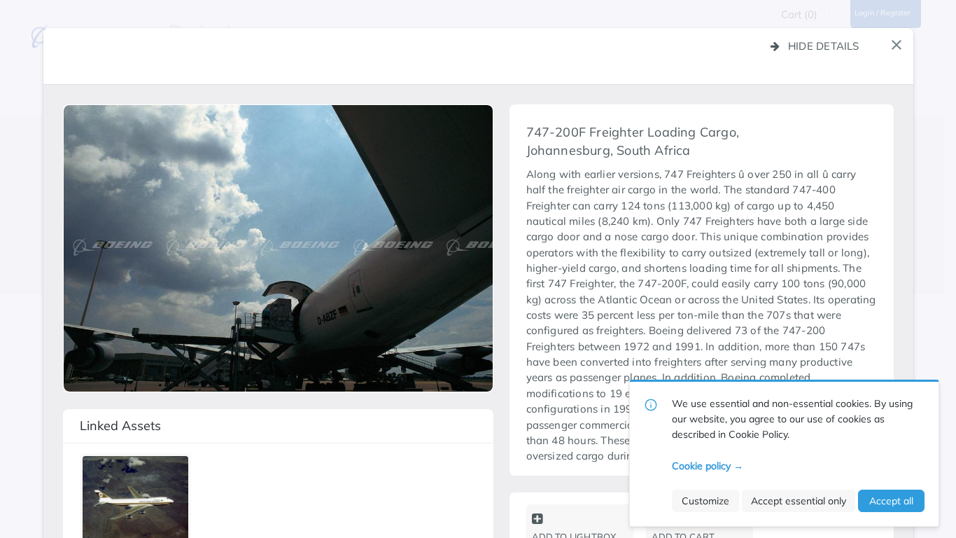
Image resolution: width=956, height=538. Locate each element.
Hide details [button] (823, 46)
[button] (896, 44)
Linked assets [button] (120, 426)
